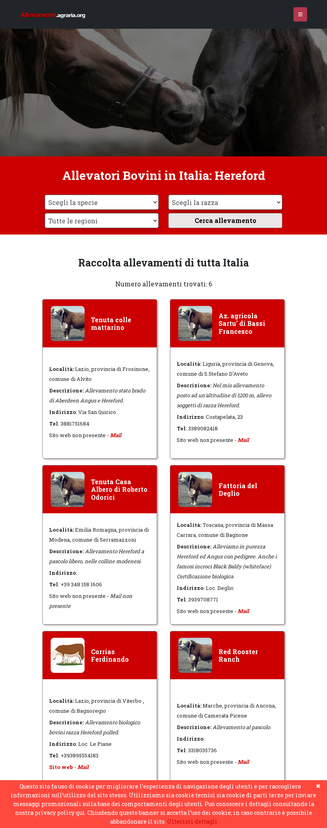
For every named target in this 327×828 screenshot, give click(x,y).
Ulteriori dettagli (192, 821)
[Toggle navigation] (300, 14)
